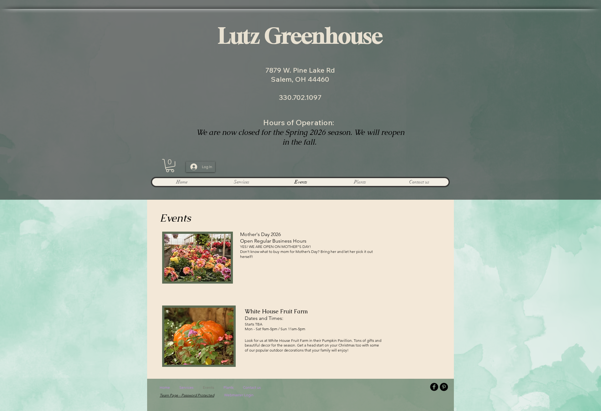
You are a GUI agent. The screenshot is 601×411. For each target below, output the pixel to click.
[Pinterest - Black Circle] (444, 387)
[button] (170, 165)
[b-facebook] (434, 387)
